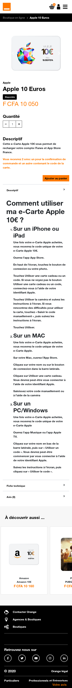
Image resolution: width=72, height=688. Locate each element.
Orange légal (59, 671)
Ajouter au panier (56, 178)
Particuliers (11, 680)
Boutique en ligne (14, 17)
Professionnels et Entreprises (48, 680)
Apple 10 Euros (39, 17)
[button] (58, 6)
